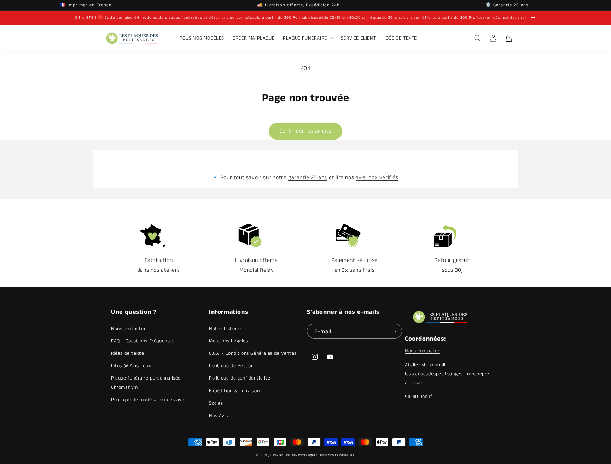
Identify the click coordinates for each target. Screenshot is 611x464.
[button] (308, 38)
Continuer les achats (305, 131)
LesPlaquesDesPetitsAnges (293, 455)
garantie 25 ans (307, 178)
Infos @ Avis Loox (131, 365)
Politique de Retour (231, 365)
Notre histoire (225, 328)
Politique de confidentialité (239, 378)
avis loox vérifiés (377, 178)
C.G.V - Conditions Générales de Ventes (253, 353)
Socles (216, 403)
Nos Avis (218, 415)
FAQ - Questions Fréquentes (143, 341)
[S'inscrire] (394, 331)
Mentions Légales (228, 341)
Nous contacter (128, 328)
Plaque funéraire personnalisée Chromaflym (146, 382)
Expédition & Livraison (234, 390)
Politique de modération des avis (148, 399)
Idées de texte (127, 353)
